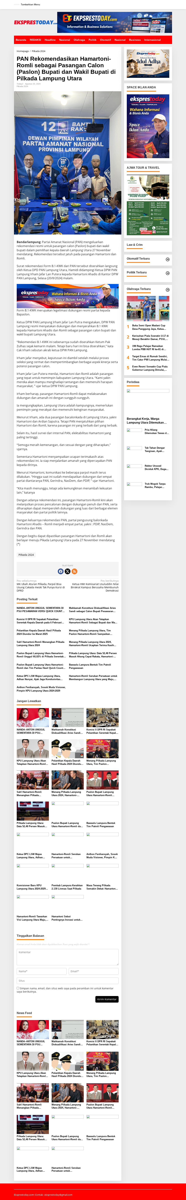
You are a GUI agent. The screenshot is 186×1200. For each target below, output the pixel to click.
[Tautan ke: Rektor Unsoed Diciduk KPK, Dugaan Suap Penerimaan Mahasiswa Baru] (134, 471)
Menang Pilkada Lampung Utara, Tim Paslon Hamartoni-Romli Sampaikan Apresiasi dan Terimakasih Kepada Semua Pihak (92, 632)
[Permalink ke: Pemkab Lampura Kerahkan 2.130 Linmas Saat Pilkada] (68, 873)
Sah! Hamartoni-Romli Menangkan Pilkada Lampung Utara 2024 (40, 644)
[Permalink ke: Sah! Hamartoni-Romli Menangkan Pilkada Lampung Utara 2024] (33, 779)
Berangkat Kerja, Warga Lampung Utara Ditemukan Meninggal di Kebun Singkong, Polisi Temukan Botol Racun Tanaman (148, 421)
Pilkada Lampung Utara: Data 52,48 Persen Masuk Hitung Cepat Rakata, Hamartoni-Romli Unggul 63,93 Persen (93, 655)
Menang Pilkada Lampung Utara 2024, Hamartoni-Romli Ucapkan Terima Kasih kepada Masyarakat (91, 644)
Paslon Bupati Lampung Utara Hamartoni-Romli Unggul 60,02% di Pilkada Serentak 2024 (40, 655)
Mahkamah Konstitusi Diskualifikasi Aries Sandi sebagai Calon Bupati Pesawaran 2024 (92, 610)
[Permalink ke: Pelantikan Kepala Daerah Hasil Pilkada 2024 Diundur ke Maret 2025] (68, 748)
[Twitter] (67, 571)
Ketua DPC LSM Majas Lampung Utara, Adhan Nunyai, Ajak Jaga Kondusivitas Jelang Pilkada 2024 (38, 678)
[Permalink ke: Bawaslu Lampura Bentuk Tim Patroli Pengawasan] (102, 810)
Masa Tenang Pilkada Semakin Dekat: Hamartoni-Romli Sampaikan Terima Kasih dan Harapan (101, 887)
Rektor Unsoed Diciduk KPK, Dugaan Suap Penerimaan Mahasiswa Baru (157, 467)
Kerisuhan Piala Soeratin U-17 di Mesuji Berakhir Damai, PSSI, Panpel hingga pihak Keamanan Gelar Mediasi (150, 337)
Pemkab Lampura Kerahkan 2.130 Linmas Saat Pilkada (67, 887)
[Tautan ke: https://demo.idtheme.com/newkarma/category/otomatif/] (167, 259)
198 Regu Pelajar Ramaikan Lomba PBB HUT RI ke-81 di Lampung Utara (148, 348)
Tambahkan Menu (30, 4)
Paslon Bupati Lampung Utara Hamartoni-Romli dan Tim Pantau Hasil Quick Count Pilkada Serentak (40, 666)
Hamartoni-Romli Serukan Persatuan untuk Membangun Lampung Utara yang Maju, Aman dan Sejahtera (93, 678)
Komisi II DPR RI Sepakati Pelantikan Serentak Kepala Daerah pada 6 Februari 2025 (39, 621)
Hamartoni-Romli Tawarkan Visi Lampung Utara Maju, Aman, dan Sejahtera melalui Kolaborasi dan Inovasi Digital (32, 918)
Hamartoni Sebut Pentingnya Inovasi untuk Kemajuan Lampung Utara (66, 918)
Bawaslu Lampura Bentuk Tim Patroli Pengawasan (90, 666)
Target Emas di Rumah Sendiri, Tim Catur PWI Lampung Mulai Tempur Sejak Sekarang (149, 358)
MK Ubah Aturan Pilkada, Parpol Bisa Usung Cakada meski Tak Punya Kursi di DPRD (41, 585)
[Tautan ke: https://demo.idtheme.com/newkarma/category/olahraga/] (167, 290)
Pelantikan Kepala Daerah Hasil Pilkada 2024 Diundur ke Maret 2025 (39, 632)
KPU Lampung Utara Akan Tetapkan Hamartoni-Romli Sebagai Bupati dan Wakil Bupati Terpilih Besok (93, 621)
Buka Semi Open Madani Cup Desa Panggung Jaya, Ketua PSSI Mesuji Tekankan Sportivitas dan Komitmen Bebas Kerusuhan (150, 327)
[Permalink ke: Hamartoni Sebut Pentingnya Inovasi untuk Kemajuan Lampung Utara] (68, 904)
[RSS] (74, 571)
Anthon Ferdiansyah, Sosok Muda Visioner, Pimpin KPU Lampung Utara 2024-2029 (41, 689)
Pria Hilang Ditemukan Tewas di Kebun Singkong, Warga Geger (156, 431)
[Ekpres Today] (35, 22)
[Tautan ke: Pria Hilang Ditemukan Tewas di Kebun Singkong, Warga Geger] (134, 435)
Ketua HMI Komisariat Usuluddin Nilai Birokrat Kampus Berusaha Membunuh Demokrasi (95, 585)
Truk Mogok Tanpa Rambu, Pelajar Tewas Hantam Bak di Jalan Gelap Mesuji (157, 485)
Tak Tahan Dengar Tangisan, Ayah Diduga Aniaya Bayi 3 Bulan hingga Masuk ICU (157, 449)
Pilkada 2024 (22, 86)
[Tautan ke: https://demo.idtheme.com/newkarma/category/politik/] (167, 273)
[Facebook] (61, 571)
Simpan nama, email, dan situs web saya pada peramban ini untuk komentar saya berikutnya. (65, 990)
